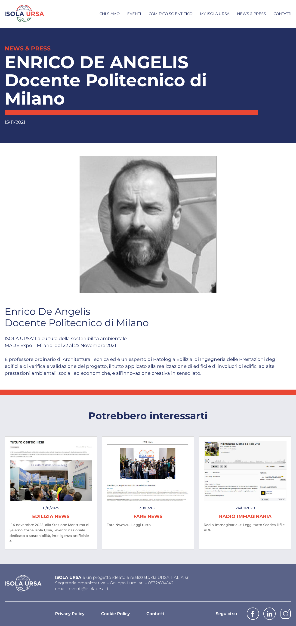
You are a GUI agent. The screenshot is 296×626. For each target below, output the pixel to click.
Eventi (134, 14)
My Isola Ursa (214, 14)
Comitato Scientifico (170, 14)
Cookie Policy (115, 613)
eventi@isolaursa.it (88, 588)
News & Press (251, 14)
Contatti (282, 14)
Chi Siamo (109, 14)
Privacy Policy (69, 613)
